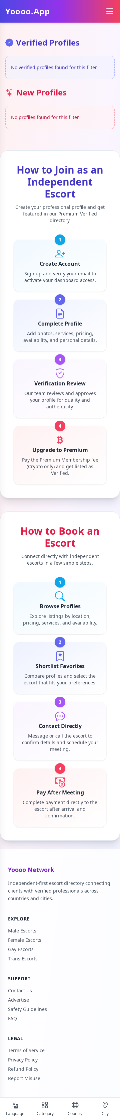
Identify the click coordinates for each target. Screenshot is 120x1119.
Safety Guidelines (27, 1009)
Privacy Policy (23, 1059)
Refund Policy (23, 1069)
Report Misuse (24, 1078)
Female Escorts (24, 940)
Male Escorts (22, 930)
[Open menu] (110, 11)
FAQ (12, 1018)
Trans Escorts (23, 958)
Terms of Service (26, 1050)
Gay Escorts (21, 949)
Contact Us (20, 990)
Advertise (18, 1000)
